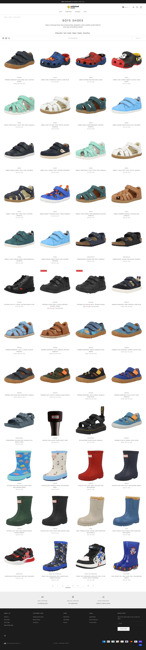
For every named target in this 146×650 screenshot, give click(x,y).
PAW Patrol (126, 574)
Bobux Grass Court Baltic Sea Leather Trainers (55, 260)
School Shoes (86, 33)
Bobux (19, 122)
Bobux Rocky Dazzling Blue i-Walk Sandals (55, 214)
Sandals (69, 33)
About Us (6, 617)
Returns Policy (36, 619)
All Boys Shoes (59, 33)
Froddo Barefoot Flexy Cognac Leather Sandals (55, 350)
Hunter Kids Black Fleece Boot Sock (55, 440)
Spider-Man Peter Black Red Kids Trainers (19, 576)
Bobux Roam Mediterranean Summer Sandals (90, 126)
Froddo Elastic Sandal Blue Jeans (126, 440)
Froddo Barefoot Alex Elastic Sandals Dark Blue (91, 396)
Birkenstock (90, 257)
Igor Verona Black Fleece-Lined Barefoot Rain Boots (90, 531)
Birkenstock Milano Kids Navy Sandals (91, 259)
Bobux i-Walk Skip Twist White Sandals (126, 170)
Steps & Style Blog (8, 625)
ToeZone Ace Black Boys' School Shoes (91, 304)
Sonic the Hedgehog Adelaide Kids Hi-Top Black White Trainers (90, 577)
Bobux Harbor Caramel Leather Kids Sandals (126, 214)
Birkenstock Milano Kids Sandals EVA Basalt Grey (19, 441)
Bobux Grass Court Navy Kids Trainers (19, 170)
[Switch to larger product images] (3, 38)
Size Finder (7, 622)
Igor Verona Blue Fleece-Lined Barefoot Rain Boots (126, 531)
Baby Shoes (66, 617)
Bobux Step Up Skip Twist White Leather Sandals (55, 126)
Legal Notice (92, 617)
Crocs (55, 77)
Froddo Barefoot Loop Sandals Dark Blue (126, 304)
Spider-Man (19, 574)
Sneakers (79, 33)
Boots (65, 33)
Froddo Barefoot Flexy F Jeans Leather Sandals (19, 350)
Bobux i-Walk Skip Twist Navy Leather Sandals (19, 214)
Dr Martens (91, 438)
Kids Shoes (66, 619)
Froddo (19, 77)
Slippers (74, 33)
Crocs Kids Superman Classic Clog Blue (55, 80)
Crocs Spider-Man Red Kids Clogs (91, 80)
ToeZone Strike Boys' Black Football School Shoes (55, 305)
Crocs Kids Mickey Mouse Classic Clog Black (126, 80)
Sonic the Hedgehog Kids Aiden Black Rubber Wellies (55, 577)
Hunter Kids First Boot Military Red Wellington (90, 486)
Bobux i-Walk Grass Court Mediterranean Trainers (19, 260)
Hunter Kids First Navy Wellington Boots (126, 485)
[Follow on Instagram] (5, 635)
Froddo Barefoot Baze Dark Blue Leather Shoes (19, 80)
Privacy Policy (92, 622)
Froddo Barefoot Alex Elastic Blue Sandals (126, 396)
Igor (91, 528)
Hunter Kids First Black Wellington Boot (55, 531)
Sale (85, 11)
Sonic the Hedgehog (55, 574)
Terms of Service (93, 619)
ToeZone (55, 302)
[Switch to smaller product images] (6, 38)
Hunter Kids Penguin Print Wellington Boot (55, 486)
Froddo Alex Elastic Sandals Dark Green (55, 395)
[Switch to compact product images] (9, 38)
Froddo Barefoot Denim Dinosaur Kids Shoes (90, 350)
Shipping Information (38, 617)
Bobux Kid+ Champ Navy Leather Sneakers (55, 170)
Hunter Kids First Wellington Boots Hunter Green (19, 531)
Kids (60, 11)
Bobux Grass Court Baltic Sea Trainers (126, 125)
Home (5, 17)
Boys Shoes (17, 17)
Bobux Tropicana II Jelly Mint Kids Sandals (19, 125)
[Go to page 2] (52, 586)
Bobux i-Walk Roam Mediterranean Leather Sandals (91, 214)
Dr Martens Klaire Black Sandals (91, 440)
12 (88, 586)
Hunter (55, 438)
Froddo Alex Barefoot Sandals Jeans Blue (126, 350)
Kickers (19, 302)
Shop (10, 17)
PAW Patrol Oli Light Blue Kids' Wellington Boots (127, 577)
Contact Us (35, 622)
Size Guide (7, 619)
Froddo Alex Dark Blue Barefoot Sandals (19, 395)
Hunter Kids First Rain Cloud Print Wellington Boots (19, 486)
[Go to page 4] (93, 586)
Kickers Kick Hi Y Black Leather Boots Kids (19, 304)
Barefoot (68, 11)
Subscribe (123, 629)
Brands (77, 11)
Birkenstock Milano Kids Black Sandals (127, 259)
